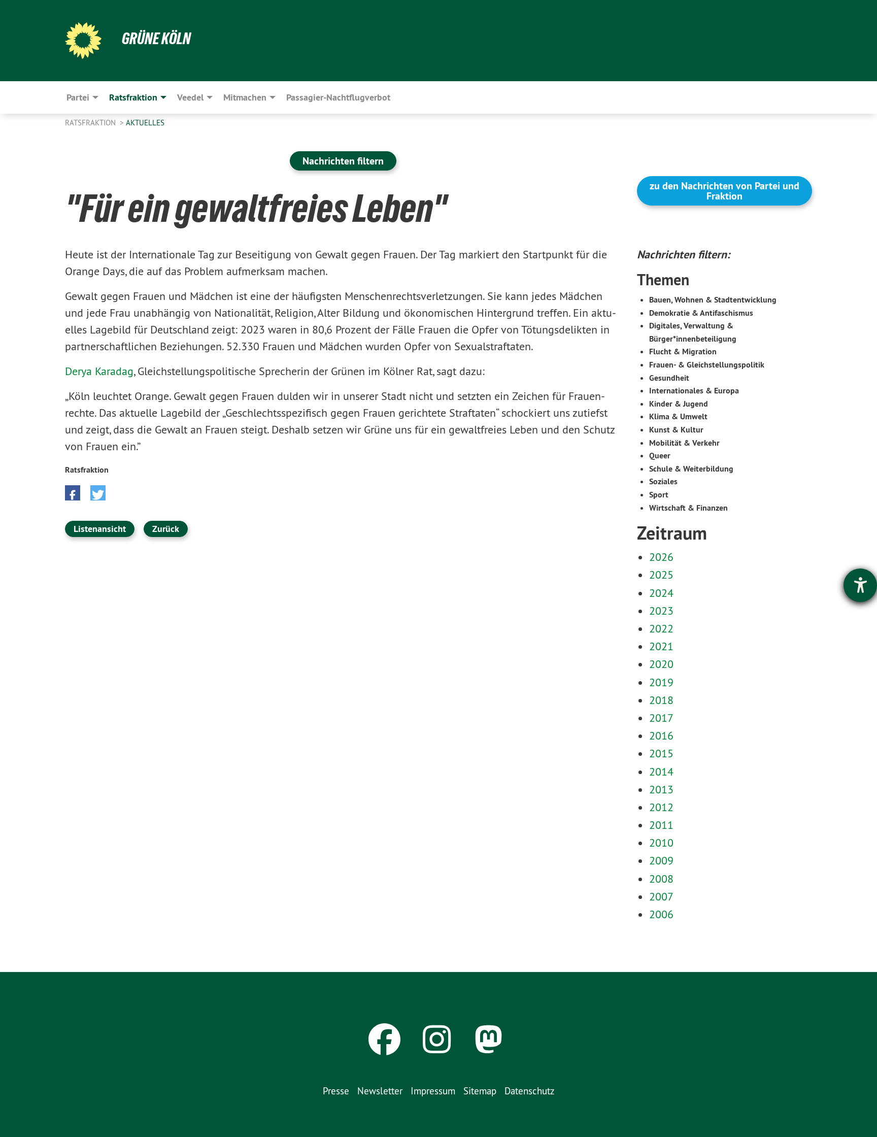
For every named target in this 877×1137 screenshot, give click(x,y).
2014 (661, 771)
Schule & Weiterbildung (691, 468)
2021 (661, 646)
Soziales (663, 481)
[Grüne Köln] (83, 40)
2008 (661, 879)
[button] (72, 492)
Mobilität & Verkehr (684, 443)
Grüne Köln (156, 38)
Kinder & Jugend (678, 403)
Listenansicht (100, 528)
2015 (661, 753)
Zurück (165, 528)
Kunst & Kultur (676, 429)
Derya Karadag (99, 371)
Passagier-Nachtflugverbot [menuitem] (338, 97)
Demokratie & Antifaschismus (701, 313)
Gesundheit (669, 378)
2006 (661, 914)
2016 (661, 735)
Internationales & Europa (694, 390)
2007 (661, 896)
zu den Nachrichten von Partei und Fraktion (724, 191)
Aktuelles (145, 122)
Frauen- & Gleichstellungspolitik (706, 364)
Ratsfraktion (91, 122)
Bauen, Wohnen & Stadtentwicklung (713, 299)
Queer (659, 455)
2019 (661, 682)
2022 (661, 628)
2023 (661, 611)
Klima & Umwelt (678, 416)
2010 (661, 842)
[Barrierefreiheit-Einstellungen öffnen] (860, 585)
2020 (661, 664)
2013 (661, 789)
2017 (661, 718)
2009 (661, 860)
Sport (658, 494)
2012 (661, 807)
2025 (661, 574)
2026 (661, 557)
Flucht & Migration (683, 351)
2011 (661, 825)
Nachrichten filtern (343, 161)
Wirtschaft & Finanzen (688, 508)
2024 (661, 593)
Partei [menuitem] (77, 97)
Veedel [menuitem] (190, 97)
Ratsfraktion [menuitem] (133, 97)
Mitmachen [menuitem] (244, 97)
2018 (661, 700)
